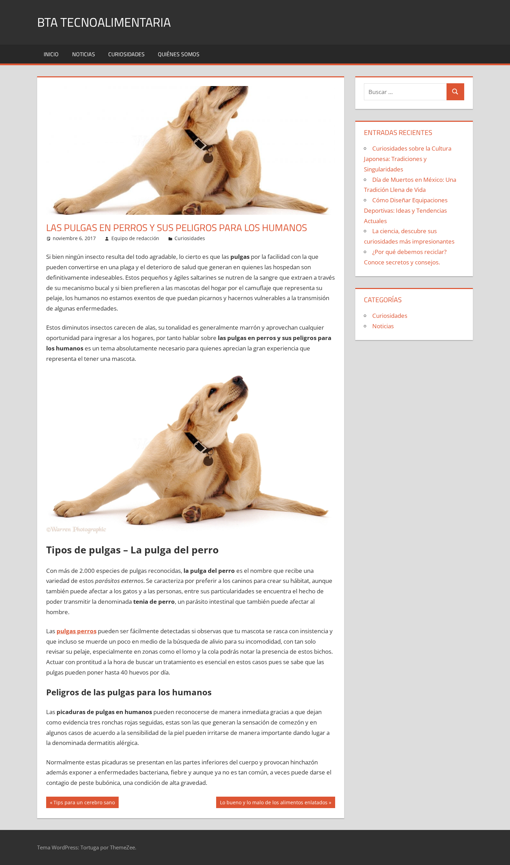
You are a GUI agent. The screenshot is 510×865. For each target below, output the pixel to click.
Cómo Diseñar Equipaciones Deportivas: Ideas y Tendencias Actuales (406, 210)
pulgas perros (76, 631)
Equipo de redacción (135, 238)
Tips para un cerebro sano (84, 803)
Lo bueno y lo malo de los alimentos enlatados (274, 803)
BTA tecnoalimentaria (104, 22)
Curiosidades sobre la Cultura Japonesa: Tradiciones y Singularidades (407, 158)
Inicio (51, 54)
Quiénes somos (178, 54)
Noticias (83, 54)
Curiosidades (126, 54)
